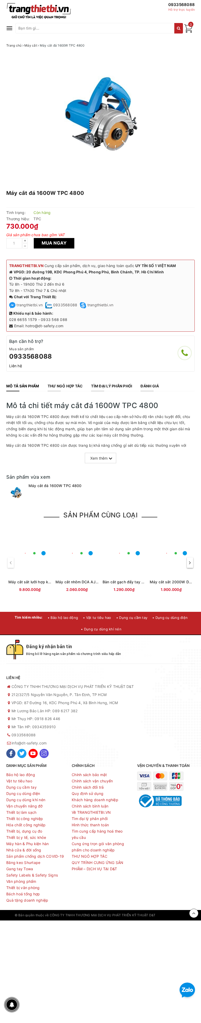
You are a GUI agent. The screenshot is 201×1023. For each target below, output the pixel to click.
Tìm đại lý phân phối (90, 818)
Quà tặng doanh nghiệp (27, 900)
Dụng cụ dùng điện (23, 793)
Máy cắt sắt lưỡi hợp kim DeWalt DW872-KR (47, 582)
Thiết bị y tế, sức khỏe (26, 837)
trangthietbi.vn (29, 305)
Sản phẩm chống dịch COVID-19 (35, 856)
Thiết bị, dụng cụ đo (24, 831)
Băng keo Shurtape (23, 862)
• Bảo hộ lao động (63, 617)
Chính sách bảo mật (89, 774)
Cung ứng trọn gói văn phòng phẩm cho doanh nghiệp (98, 846)
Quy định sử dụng (87, 793)
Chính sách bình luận (90, 806)
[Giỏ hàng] (188, 31)
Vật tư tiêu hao (19, 781)
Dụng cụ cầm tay (21, 787)
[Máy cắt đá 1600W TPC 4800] (16, 493)
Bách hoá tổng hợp (23, 894)
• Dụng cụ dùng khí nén (101, 629)
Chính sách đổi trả (88, 787)
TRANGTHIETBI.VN (26, 265)
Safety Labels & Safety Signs (32, 875)
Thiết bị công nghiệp (24, 818)
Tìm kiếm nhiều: (29, 617)
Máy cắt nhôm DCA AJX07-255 (83, 582)
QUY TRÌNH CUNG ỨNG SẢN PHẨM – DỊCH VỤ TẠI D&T (98, 865)
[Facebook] (10, 753)
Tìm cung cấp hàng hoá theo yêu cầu (97, 834)
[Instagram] (44, 753)
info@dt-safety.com (29, 743)
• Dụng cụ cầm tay (131, 617)
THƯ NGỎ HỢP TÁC (89, 856)
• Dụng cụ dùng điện (170, 617)
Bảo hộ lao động (20, 774)
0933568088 (181, 4)
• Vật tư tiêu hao (97, 617)
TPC (37, 219)
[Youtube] (33, 753)
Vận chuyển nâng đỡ (24, 806)
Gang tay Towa (19, 869)
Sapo (182, 915)
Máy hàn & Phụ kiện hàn (27, 843)
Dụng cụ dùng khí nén (25, 800)
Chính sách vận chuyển (92, 781)
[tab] (22, 386)
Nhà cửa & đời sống (23, 850)
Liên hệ (15, 366)
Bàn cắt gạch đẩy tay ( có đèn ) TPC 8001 (140, 582)
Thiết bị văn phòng (23, 887)
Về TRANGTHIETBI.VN (91, 812)
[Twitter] (21, 753)
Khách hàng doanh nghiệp (95, 800)
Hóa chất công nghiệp (26, 825)
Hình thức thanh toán (90, 825)
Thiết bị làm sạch (21, 812)
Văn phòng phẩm (21, 881)
